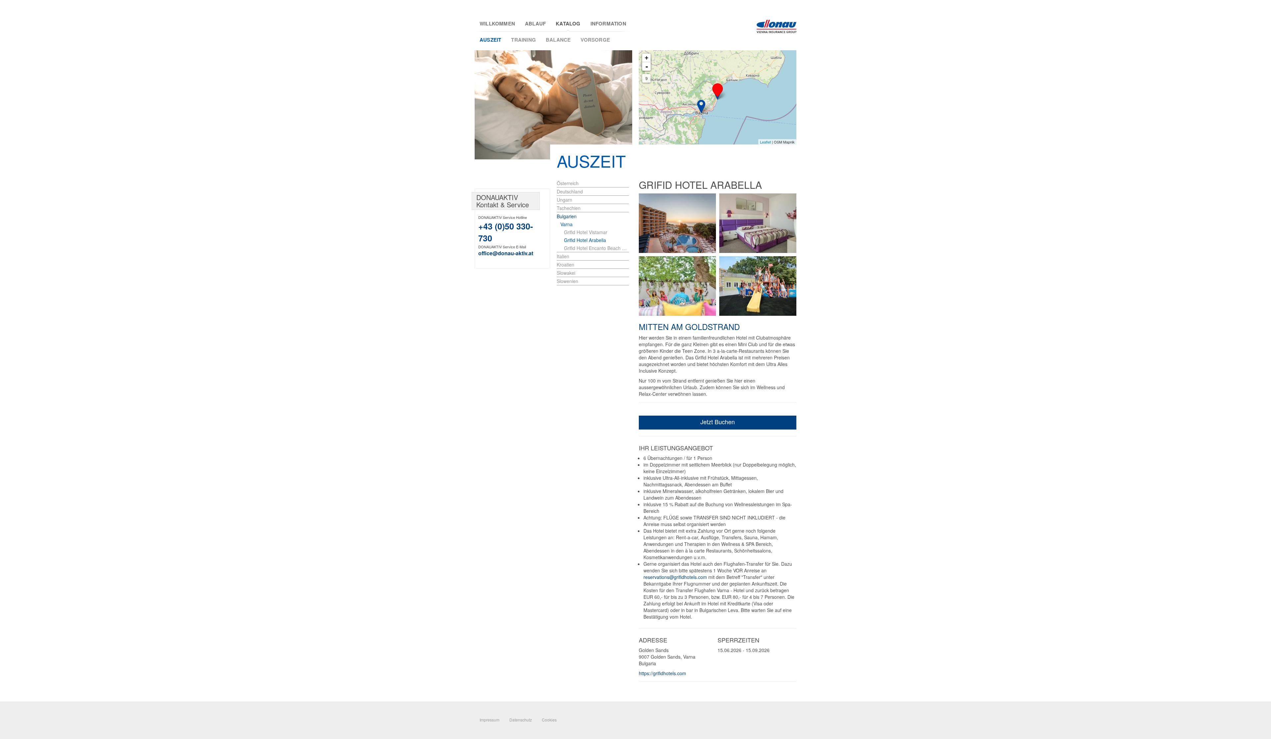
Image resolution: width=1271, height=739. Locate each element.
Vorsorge (595, 39)
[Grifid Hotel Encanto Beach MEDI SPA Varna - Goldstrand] (701, 106)
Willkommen (497, 23)
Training (523, 39)
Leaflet (765, 141)
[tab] (594, 224)
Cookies (549, 719)
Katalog (568, 23)
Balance (558, 39)
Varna (566, 224)
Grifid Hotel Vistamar (585, 232)
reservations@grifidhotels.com (675, 577)
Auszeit (490, 39)
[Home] (776, 26)
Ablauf (535, 23)
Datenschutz (520, 719)
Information (608, 23)
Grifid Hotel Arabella (585, 240)
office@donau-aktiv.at (505, 253)
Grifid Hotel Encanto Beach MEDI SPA (596, 248)
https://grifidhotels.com (662, 673)
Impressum (489, 719)
